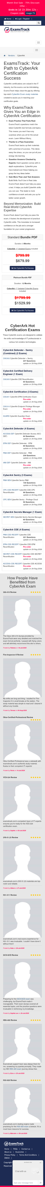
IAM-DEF (7, 462)
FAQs (15, 1149)
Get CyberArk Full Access (23, 268)
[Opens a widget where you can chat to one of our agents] (28, 1172)
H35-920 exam (23, 1126)
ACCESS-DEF (9, 433)
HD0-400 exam (16, 1069)
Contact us (26, 1149)
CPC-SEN (7, 499)
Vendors (11, 55)
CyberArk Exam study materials (25, 94)
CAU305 (6, 379)
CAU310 (6, 406)
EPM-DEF (7, 443)
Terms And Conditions (28, 1155)
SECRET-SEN (9, 517)
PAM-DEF (7, 453)
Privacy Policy (9, 1155)
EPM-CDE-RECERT (11, 544)
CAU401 (6, 396)
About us (7, 1152)
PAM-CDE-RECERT (11, 534)
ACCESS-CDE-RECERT (13, 563)
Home (8, 18)
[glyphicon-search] (38, 23)
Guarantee (19, 1152)
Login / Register (23, 18)
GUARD (6, 416)
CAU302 (6, 358)
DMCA (7, 1158)
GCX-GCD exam (23, 999)
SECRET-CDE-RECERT (12, 554)
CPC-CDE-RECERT (11, 490)
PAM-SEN (7, 480)
